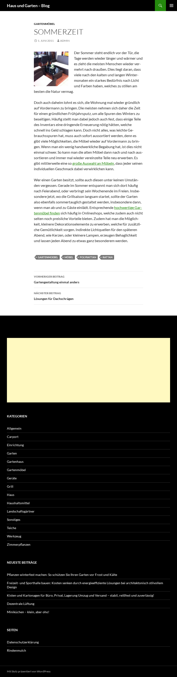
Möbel (69, 257)
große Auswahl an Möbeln (93, 163)
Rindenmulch (16, 650)
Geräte (12, 478)
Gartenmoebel (48, 257)
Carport (12, 437)
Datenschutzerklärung (23, 642)
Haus (10, 495)
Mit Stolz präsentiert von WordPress (28, 671)
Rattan (107, 257)
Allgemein (14, 428)
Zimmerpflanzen (18, 544)
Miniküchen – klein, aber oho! (28, 612)
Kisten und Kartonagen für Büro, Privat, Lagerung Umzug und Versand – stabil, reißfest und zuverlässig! (80, 595)
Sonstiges (13, 520)
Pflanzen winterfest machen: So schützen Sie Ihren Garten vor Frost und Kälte (62, 575)
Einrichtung (15, 445)
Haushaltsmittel (18, 503)
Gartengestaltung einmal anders (56, 279)
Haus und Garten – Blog (28, 5)
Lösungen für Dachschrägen (54, 296)
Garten (12, 453)
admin (65, 40)
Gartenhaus (15, 461)
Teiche (11, 528)
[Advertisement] (88, 370)
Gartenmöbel (44, 24)
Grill (10, 486)
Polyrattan (88, 257)
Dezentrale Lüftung (20, 604)
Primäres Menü (171, 5)
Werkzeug (14, 536)
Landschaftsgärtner (21, 511)
